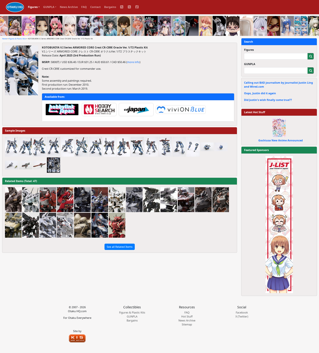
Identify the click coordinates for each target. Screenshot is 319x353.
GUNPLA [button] (48, 7)
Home (4, 39)
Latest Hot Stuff (254, 112)
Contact (95, 7)
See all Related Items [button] (120, 247)
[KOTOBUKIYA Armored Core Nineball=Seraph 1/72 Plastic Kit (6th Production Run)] (65, 199)
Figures (249, 50)
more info (133, 62)
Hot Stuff (187, 316)
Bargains (110, 7)
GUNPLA (249, 64)
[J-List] (279, 224)
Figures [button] (33, 7)
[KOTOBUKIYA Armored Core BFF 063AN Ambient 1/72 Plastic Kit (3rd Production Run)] (134, 199)
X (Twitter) (241, 316)
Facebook (242, 312)
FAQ (84, 7)
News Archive (69, 7)
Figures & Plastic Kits (17, 39)
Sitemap (187, 324)
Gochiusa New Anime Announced (280, 140)
